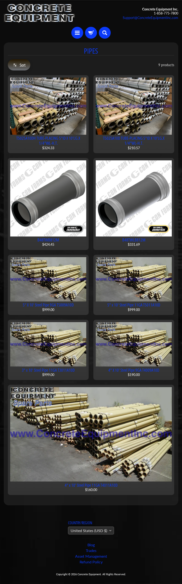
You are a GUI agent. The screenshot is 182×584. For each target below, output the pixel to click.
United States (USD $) (89, 530)
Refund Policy (91, 562)
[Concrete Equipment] (39, 13)
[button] (19, 64)
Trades (91, 550)
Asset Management (91, 556)
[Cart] (91, 33)
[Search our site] (105, 33)
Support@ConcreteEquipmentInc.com (150, 17)
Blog (91, 544)
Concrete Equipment (89, 574)
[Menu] (77, 33)
